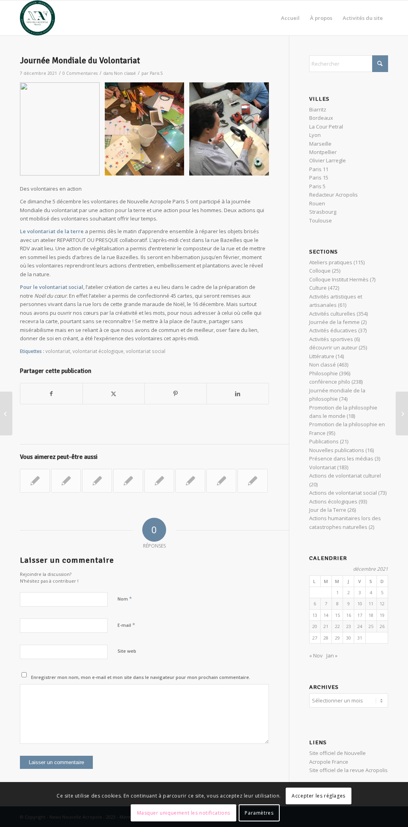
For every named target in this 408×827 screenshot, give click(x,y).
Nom (125, 598)
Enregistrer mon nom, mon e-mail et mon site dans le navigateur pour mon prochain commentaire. (140, 677)
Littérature (321, 356)
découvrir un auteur (333, 347)
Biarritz (317, 109)
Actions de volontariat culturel (345, 475)
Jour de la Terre (327, 509)
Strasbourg (322, 211)
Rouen (317, 203)
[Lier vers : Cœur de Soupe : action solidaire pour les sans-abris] (128, 481)
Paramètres (259, 812)
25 (371, 626)
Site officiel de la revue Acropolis (348, 770)
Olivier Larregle (327, 160)
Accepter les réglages (318, 795)
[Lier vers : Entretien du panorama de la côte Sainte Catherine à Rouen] (252, 481)
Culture (318, 287)
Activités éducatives (333, 330)
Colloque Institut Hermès (339, 279)
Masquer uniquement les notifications (184, 812)
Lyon (315, 134)
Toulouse (320, 220)
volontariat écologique (98, 351)
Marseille (320, 143)
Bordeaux (321, 117)
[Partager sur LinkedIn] (238, 393)
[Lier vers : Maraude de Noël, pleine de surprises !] (221, 481)
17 (359, 615)
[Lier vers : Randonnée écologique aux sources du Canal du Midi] (190, 481)
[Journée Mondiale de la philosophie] (6, 413)
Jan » (331, 655)
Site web (127, 651)
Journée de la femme (334, 322)
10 (359, 604)
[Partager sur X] (114, 393)
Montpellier (323, 152)
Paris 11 (318, 169)
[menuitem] (290, 17)
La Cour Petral (326, 126)
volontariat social (145, 351)
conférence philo (329, 381)
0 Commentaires (80, 73)
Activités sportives (331, 339)
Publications (324, 441)
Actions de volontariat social (343, 492)
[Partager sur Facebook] (51, 393)
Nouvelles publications (336, 450)
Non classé (125, 73)
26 (382, 626)
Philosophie (323, 373)
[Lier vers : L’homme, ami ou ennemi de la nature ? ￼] (66, 481)
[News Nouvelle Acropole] (37, 17)
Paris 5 (156, 73)
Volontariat (322, 467)
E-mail (126, 624)
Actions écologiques (333, 501)
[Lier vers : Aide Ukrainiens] (97, 481)
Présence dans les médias (341, 458)
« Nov (316, 655)
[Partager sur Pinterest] (175, 393)
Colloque (320, 270)
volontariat (57, 351)
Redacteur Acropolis (333, 194)
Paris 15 (318, 177)
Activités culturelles (332, 313)
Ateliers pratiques (330, 262)
